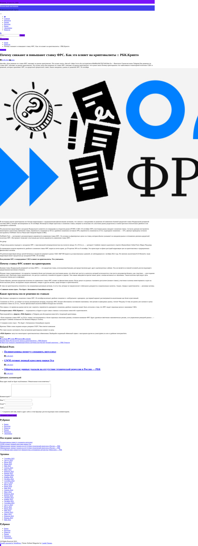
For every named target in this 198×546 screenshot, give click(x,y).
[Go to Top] (0, 545)
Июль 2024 (8, 484)
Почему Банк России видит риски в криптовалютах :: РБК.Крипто (23, 341)
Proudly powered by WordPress (10, 543)
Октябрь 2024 (9, 479)
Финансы (7, 20)
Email (2, 404)
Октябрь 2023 (9, 501)
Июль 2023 (8, 507)
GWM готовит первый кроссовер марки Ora (29, 360)
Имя (2, 400)
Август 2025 (8, 460)
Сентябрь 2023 (9, 503)
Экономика (8, 28)
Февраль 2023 (9, 516)
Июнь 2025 (8, 464)
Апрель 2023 (8, 512)
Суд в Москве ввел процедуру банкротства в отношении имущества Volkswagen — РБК (31, 450)
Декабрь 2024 (9, 475)
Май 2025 (7, 466)
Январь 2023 (8, 518)
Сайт (2, 408)
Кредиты (7, 24)
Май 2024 (7, 488)
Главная (7, 18)
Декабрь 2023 (9, 497)
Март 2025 (8, 470)
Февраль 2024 (9, 494)
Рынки (6, 22)
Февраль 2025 (9, 471)
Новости (7, 30)
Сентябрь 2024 (9, 481)
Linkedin (27, 339)
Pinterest (20, 339)
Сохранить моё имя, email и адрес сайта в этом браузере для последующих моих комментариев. (36, 412)
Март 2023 (8, 514)
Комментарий (5, 396)
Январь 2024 (8, 496)
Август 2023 (8, 505)
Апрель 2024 (8, 490)
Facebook (4, 339)
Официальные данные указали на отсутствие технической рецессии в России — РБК (52, 369)
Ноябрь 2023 (8, 499)
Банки (6, 26)
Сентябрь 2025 (9, 458)
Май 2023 (7, 510)
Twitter (12, 339)
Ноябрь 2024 (8, 477)
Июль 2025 (8, 462)
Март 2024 (8, 492)
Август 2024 (8, 483)
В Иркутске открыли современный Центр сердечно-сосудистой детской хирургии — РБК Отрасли (35, 342)
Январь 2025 (8, 473)
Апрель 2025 (8, 468)
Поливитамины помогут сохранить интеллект (30, 351)
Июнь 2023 (8, 508)
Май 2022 (7, 520)
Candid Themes (47, 543)
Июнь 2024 (8, 486)
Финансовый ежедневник (9, 6)
